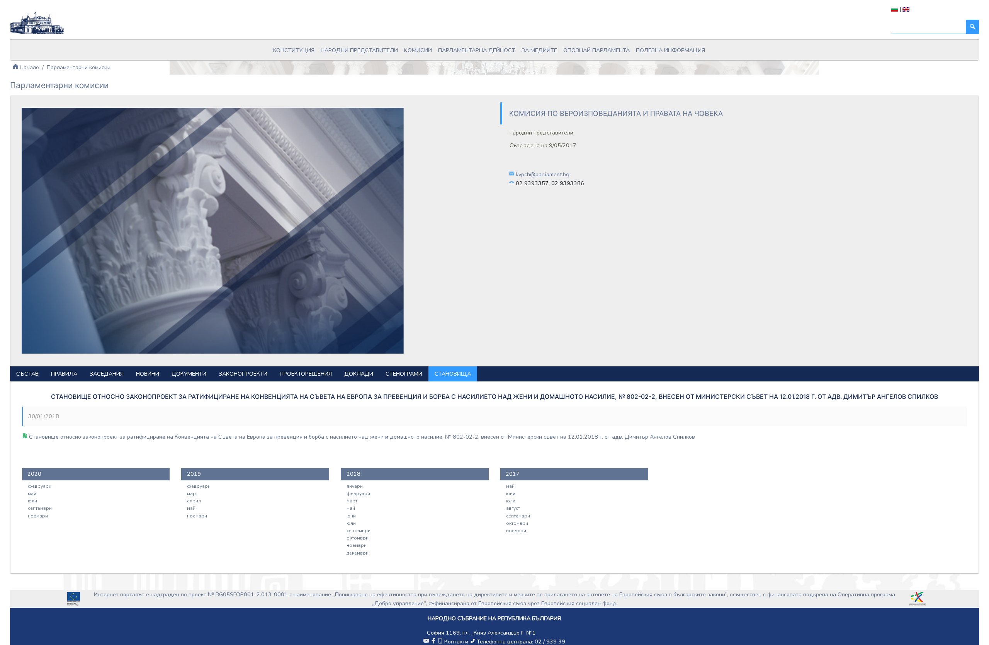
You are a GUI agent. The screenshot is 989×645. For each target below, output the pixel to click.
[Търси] (972, 27)
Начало (28, 67)
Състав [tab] (27, 374)
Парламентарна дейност (476, 50)
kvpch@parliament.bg (542, 174)
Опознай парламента (596, 50)
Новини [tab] (147, 374)
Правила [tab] (64, 374)
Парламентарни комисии (78, 67)
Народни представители (359, 50)
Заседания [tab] (107, 374)
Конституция (293, 50)
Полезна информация (670, 50)
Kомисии (418, 50)
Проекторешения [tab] (306, 374)
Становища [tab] (453, 374)
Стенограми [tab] (404, 374)
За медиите (539, 50)
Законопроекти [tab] (243, 374)
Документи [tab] (189, 374)
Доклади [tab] (358, 374)
